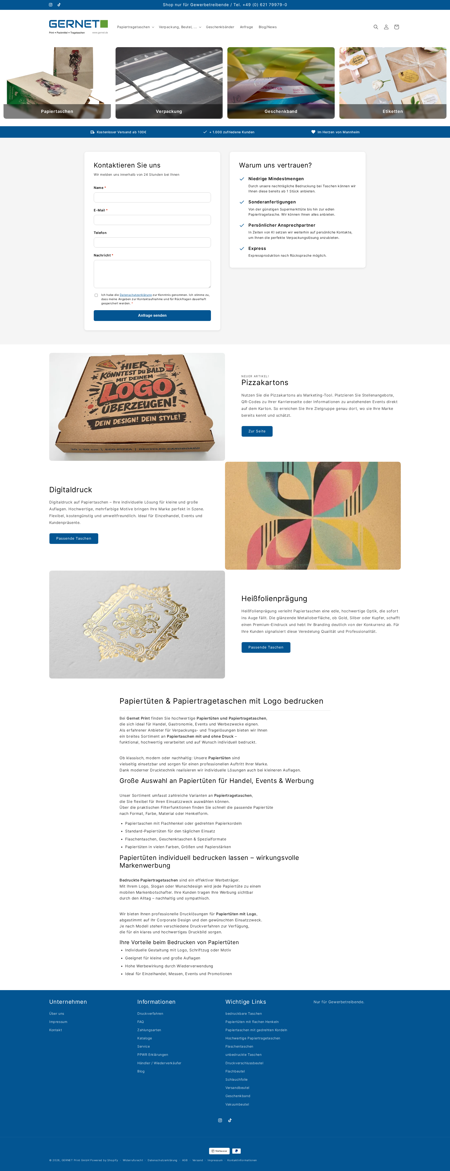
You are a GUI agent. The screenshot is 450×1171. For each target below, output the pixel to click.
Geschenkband (237, 1096)
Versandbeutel (237, 1088)
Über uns (56, 1013)
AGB (185, 1160)
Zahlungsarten (149, 1030)
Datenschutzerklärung (136, 295)
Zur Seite (257, 431)
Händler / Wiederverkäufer (159, 1063)
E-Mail (101, 210)
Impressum (58, 1022)
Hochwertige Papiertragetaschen (252, 1038)
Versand (197, 1160)
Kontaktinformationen (242, 1160)
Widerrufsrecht (133, 1160)
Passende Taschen (73, 538)
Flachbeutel (235, 1071)
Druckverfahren (150, 1013)
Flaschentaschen (239, 1046)
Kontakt (55, 1030)
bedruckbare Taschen (243, 1013)
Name (100, 188)
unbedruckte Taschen (243, 1055)
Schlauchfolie (236, 1079)
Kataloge (144, 1038)
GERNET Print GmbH (76, 1160)
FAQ (140, 1022)
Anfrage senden (152, 315)
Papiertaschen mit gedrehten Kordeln (256, 1030)
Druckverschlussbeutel (244, 1063)
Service (143, 1046)
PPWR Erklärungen (152, 1055)
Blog (141, 1071)
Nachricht (104, 255)
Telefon (100, 233)
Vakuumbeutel (237, 1104)
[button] (135, 27)
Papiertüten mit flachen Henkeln (252, 1022)
